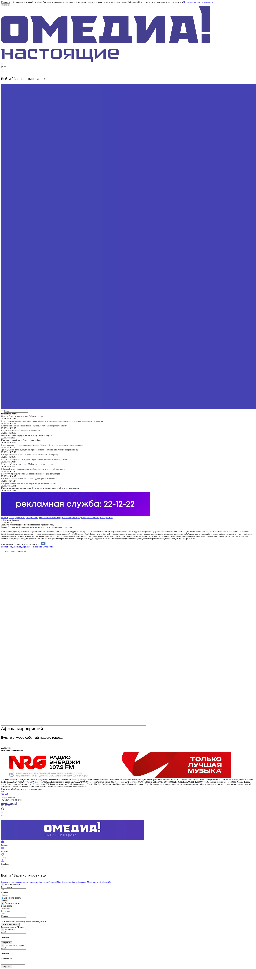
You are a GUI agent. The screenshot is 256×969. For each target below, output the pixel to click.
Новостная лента (9, 414)
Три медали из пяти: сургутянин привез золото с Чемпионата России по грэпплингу (39, 450)
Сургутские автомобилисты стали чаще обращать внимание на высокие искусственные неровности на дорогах (52, 421)
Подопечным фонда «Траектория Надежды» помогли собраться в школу (34, 426)
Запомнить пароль (12, 898)
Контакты (43, 517)
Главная (4, 517)
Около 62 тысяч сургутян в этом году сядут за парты (26, 435)
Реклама (52, 517)
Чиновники (37, 547)
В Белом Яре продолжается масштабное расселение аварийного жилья (33, 469)
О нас (11, 517)
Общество (48, 547)
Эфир (58, 517)
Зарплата (26, 547)
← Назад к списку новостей (14, 551)
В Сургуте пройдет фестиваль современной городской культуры (30, 474)
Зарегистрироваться (10, 924)
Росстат (4, 547)
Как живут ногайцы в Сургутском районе (21, 440)
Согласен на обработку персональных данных (25, 922)
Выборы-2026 (106, 517)
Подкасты (82, 517)
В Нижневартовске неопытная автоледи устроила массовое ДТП (30, 478)
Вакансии (66, 517)
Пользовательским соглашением (198, 2)
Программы (20, 517)
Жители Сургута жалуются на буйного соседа (22, 416)
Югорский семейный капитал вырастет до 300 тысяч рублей (28, 483)
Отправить (6, 943)
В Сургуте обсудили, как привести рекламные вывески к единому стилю (34, 459)
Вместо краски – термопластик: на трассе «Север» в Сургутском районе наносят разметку (42, 445)
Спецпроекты (32, 517)
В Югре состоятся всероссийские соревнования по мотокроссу (29, 454)
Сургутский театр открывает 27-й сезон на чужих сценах (27, 464)
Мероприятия (93, 517)
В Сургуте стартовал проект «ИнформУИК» (21, 430)
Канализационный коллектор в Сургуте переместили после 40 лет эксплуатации (40, 488)
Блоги (74, 517)
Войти (4, 900)
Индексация (15, 547)
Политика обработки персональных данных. (21, 789)
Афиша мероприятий (22, 728)
